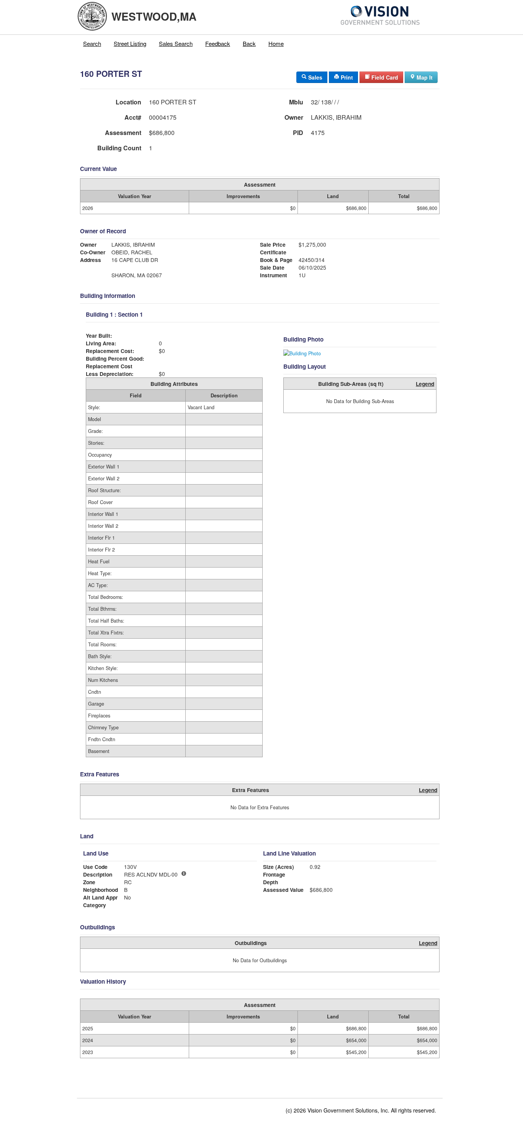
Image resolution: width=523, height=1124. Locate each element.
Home (276, 43)
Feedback (217, 43)
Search (92, 43)
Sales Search (176, 43)
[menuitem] (92, 43)
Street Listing (130, 43)
